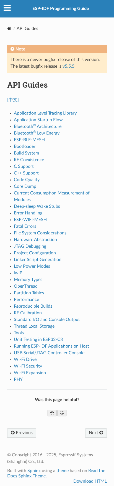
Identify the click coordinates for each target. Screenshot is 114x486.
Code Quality (27, 180)
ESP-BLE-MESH (29, 140)
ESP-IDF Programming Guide (60, 8)
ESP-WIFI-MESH (30, 219)
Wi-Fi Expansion (30, 373)
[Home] (9, 28)
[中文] (13, 100)
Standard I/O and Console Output (47, 319)
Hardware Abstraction (35, 239)
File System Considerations (40, 233)
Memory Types (28, 279)
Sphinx (34, 471)
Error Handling (28, 213)
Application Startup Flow (38, 120)
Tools (19, 333)
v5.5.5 (68, 66)
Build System (26, 153)
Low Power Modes (32, 266)
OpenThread (26, 286)
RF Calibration (28, 313)
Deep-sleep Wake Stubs (37, 206)
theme (62, 471)
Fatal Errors (25, 226)
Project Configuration (35, 253)
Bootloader (24, 146)
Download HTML (90, 481)
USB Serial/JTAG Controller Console (49, 353)
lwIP (18, 273)
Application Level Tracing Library (45, 113)
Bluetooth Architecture (37, 126)
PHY (18, 379)
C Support (24, 166)
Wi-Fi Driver (26, 359)
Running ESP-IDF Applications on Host (51, 346)
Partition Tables (29, 293)
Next (94, 433)
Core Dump (25, 186)
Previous (24, 433)
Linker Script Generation (37, 259)
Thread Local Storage (34, 326)
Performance (26, 299)
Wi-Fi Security (28, 366)
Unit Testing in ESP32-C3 (38, 339)
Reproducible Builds (33, 306)
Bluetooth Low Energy (36, 133)
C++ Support (26, 173)
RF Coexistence (29, 160)
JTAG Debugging (30, 246)
